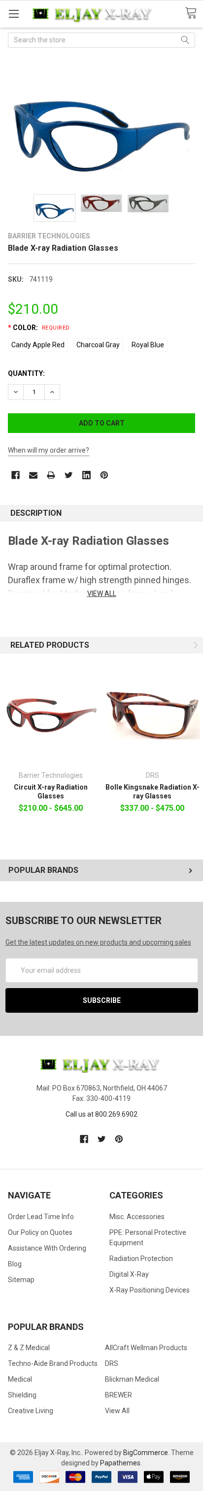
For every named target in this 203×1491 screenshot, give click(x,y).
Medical (20, 1379)
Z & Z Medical (29, 1348)
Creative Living (30, 1411)
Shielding (22, 1395)
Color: (39, 327)
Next (194, 645)
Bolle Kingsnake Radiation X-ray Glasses (152, 791)
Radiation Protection (141, 1258)
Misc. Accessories (137, 1217)
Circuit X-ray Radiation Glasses (51, 791)
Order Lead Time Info (41, 1217)
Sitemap (21, 1280)
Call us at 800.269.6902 (101, 1114)
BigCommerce (145, 1453)
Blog (15, 1264)
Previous (181, 645)
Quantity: (26, 373)
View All (117, 1411)
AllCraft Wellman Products (146, 1348)
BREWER (118, 1395)
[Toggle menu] (13, 13)
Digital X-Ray (129, 1274)
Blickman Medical (132, 1379)
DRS (111, 1363)
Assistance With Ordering (47, 1248)
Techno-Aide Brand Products (53, 1363)
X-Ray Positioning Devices (149, 1290)
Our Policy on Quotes (40, 1232)
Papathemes (120, 1463)
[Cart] (194, 13)
